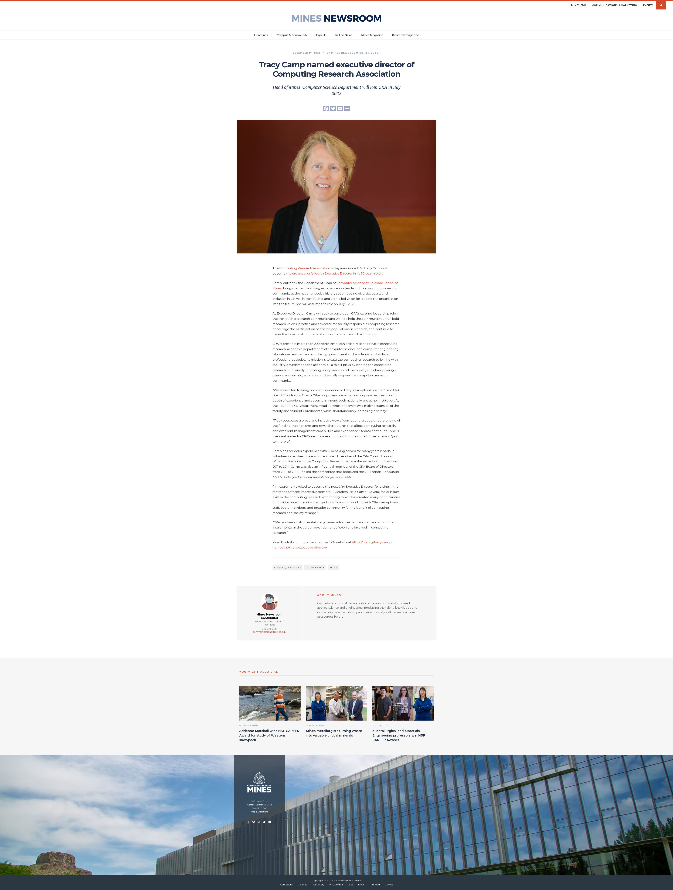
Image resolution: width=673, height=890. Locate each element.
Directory (318, 884)
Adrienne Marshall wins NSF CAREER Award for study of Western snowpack (269, 735)
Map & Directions (259, 811)
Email (361, 884)
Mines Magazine (372, 35)
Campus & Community (292, 35)
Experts (321, 35)
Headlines (261, 35)
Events (648, 5)
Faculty (333, 567)
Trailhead (374, 884)
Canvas (389, 884)
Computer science (315, 567)
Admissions (286, 884)
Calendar (303, 884)
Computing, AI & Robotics (287, 567)
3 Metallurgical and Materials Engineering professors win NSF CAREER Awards (398, 735)
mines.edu (578, 5)
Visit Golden (336, 884)
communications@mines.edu (269, 631)
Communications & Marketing (614, 5)
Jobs (350, 884)
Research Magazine (405, 35)
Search (661, 5)
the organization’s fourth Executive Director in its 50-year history (334, 273)
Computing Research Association (304, 268)
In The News (343, 35)
